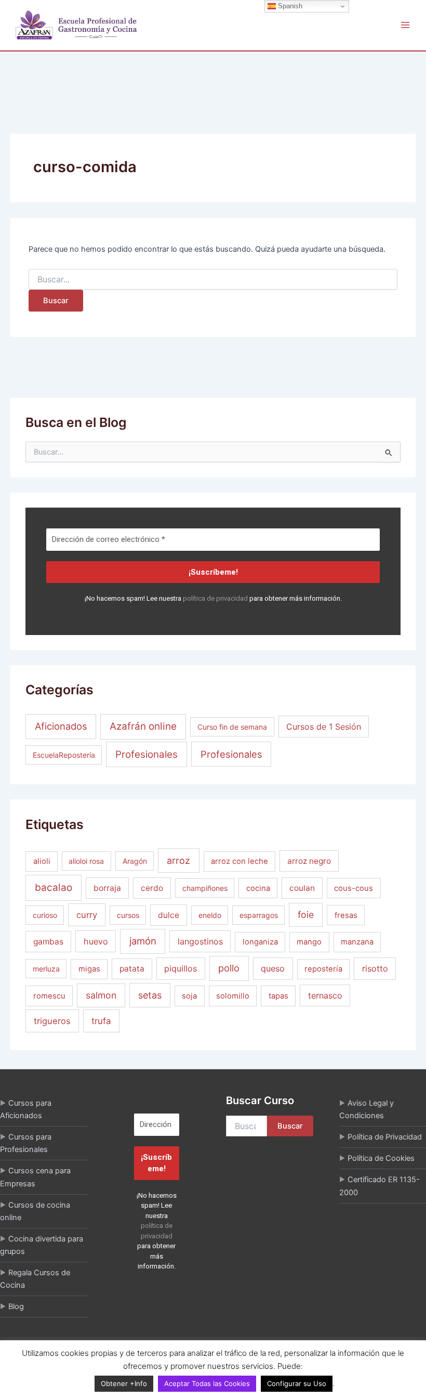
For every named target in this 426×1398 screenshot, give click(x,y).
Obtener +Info (124, 1383)
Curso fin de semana (232, 726)
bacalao (53, 888)
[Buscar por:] (213, 279)
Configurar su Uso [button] (296, 1383)
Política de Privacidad (385, 1137)
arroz (178, 860)
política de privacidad (215, 598)
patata (131, 969)
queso (273, 968)
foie (306, 914)
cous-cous (353, 888)
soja (189, 996)
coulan (302, 888)
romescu (49, 996)
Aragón (135, 861)
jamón (142, 941)
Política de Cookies (381, 1158)
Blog (16, 1306)
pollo (228, 968)
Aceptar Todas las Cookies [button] (207, 1383)
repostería (323, 969)
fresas (346, 915)
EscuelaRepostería (64, 754)
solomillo (232, 996)
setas (150, 995)
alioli (41, 861)
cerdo (152, 888)
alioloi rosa (86, 861)
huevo (96, 941)
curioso (45, 915)
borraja (107, 888)
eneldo (209, 915)
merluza (46, 968)
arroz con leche (239, 861)
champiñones (205, 888)
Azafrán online (143, 726)
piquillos (180, 968)
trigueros (52, 1021)
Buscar (290, 1126)
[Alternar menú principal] (405, 25)
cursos (128, 915)
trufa (101, 1021)
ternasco (325, 995)
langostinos (200, 941)
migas (89, 969)
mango (309, 942)
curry (86, 915)
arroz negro (309, 861)
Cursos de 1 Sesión (323, 726)
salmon (101, 995)
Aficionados (61, 726)
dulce (168, 915)
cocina (258, 888)
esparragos (258, 915)
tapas (278, 996)
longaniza (260, 942)
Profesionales (146, 754)
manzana (357, 942)
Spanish (289, 6)
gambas (48, 942)
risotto (375, 968)
